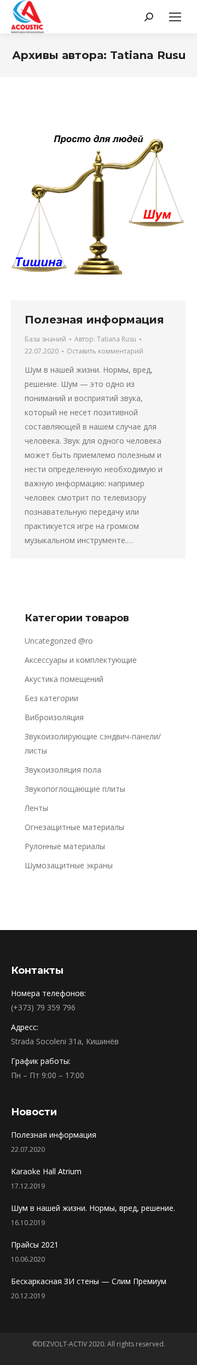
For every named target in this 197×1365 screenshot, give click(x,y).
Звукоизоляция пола (63, 769)
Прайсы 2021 (35, 1244)
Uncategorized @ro (59, 641)
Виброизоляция (54, 717)
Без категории (51, 698)
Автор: (105, 339)
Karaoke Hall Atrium (46, 1171)
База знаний (45, 339)
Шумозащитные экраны (69, 865)
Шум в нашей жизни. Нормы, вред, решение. (93, 1208)
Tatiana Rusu (148, 55)
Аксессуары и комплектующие (81, 660)
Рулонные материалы (65, 846)
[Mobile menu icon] (175, 17)
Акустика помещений (64, 679)
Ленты (36, 808)
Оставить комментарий (105, 351)
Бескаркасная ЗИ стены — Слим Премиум (88, 1281)
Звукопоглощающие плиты (75, 789)
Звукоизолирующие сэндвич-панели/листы (93, 743)
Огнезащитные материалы (74, 827)
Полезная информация (94, 319)
